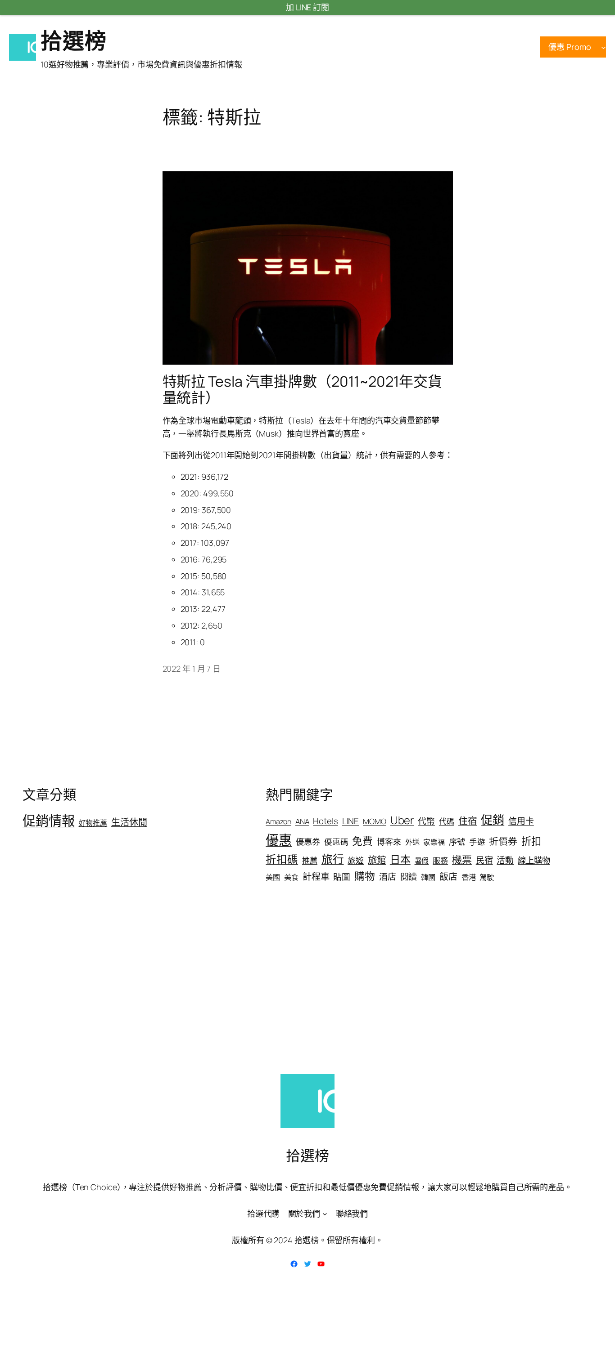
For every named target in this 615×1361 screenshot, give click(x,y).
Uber (402, 820)
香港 (468, 877)
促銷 (492, 820)
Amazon (278, 821)
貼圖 (341, 877)
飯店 (448, 876)
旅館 (377, 859)
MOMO (374, 821)
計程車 (316, 876)
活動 (505, 860)
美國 (273, 877)
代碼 (446, 821)
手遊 (477, 841)
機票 (462, 859)
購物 (364, 876)
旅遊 (356, 860)
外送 (412, 842)
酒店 (387, 877)
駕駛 (486, 877)
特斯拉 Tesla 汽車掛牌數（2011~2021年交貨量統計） (302, 389)
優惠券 (308, 842)
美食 (291, 877)
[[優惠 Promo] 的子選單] (603, 47)
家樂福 (434, 842)
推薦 (309, 860)
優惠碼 (336, 841)
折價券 (503, 841)
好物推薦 (93, 823)
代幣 (426, 821)
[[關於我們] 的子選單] (324, 1213)
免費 (362, 841)
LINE (350, 821)
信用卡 (521, 821)
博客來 (389, 841)
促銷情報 (49, 821)
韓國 (428, 877)
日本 (400, 859)
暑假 (422, 861)
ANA (302, 821)
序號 (457, 842)
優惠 (279, 840)
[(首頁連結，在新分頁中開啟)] (22, 47)
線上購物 (534, 860)
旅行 (332, 859)
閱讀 (408, 877)
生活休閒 (129, 822)
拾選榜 (74, 40)
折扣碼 (282, 859)
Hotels (325, 821)
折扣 (531, 841)
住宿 (467, 820)
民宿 (484, 860)
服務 (440, 860)
